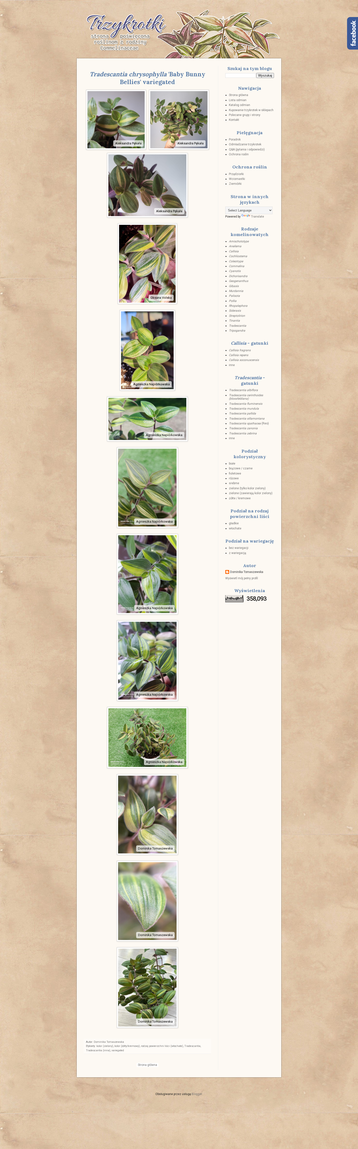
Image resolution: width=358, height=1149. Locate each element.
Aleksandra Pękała (128, 143)
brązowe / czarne (241, 468)
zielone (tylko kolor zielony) (247, 488)
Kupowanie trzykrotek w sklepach (251, 110)
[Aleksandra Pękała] (116, 148)
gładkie (234, 523)
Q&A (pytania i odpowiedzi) (247, 149)
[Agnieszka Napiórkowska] (147, 389)
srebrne (234, 483)
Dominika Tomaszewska (155, 848)
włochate (235, 528)
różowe (234, 478)
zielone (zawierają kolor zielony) (251, 493)
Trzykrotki (124, 23)
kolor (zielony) (104, 1046)
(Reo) (249, 423)
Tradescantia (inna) (98, 1050)
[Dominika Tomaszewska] (147, 854)
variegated (118, 1050)
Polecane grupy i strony (244, 115)
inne (232, 365)
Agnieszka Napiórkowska (151, 384)
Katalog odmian (239, 105)
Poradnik (235, 139)
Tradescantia (192, 1046)
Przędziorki (236, 174)
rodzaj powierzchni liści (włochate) (162, 1046)
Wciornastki (237, 179)
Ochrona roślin (239, 154)
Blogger (197, 1094)
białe (232, 463)
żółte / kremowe (240, 498)
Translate (257, 216)
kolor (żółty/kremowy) (127, 1046)
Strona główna (147, 1065)
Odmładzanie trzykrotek (245, 144)
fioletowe (235, 473)
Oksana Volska (161, 297)
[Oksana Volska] (147, 303)
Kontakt (234, 120)
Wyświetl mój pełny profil (241, 578)
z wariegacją (237, 553)
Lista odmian (237, 100)
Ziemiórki (235, 183)
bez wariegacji (238, 548)
